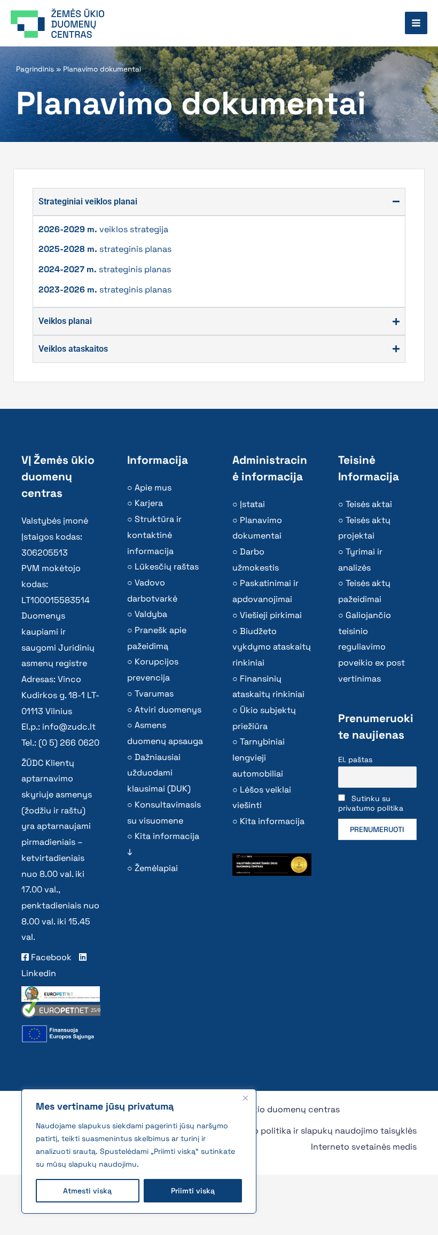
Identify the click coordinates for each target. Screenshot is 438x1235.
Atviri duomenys (168, 709)
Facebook (50, 957)
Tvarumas (154, 693)
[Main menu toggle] (416, 23)
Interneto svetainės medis (364, 1146)
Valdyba (151, 614)
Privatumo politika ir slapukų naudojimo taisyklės (317, 1130)
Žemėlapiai (156, 868)
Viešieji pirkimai (271, 615)
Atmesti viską (87, 1191)
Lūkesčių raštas (167, 566)
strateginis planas (104, 249)
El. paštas (355, 759)
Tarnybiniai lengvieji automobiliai (258, 757)
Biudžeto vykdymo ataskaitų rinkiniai (271, 647)
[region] (138, 1151)
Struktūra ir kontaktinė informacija (154, 534)
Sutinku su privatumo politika (370, 803)
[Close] (245, 1097)
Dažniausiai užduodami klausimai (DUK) (159, 772)
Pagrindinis (35, 69)
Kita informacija (272, 821)
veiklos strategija (103, 229)
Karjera (149, 503)
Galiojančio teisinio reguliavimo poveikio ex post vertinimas (371, 646)
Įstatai (252, 504)
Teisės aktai (369, 504)
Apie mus (153, 487)
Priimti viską (193, 1191)
